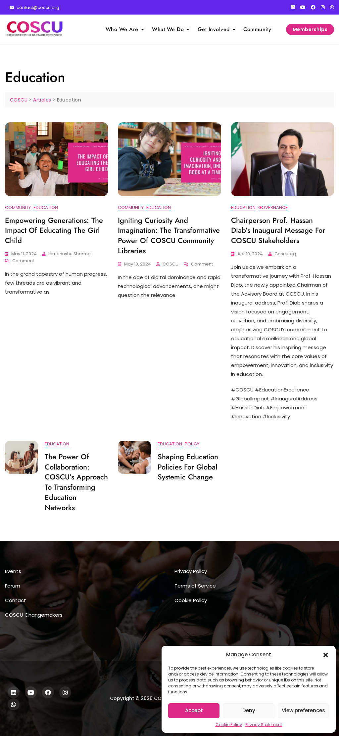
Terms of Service (195, 585)
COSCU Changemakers (34, 614)
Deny (248, 710)
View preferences (303, 710)
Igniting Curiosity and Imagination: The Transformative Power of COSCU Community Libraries (169, 235)
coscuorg (285, 254)
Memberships (310, 29)
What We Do (168, 29)
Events (13, 571)
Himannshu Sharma (69, 254)
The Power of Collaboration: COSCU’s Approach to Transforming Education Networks (76, 482)
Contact (15, 600)
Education (45, 207)
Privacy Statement (263, 724)
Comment (23, 261)
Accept (194, 710)
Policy (192, 444)
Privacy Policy (190, 571)
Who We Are (122, 29)
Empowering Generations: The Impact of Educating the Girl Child (54, 230)
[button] (325, 654)
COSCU (170, 264)
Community (257, 29)
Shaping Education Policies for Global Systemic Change (188, 466)
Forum (12, 585)
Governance (273, 207)
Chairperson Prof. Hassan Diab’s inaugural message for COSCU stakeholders (278, 230)
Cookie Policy (229, 724)
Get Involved (214, 29)
